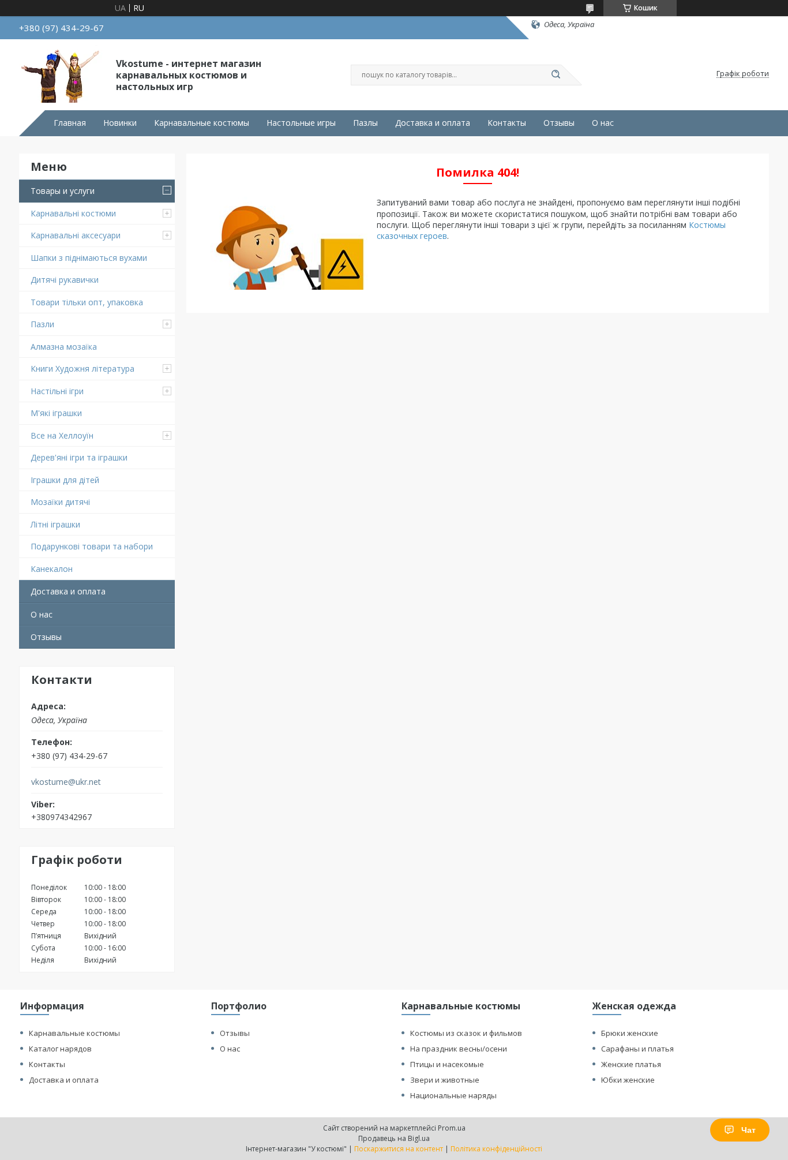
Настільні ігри (57, 391)
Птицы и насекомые (447, 1064)
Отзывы (559, 123)
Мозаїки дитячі (60, 501)
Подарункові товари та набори (92, 546)
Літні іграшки (55, 524)
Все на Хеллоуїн (62, 435)
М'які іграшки (56, 412)
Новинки (120, 123)
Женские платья (631, 1064)
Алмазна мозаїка (64, 346)
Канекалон (52, 568)
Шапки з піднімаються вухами (89, 257)
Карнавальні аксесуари (76, 235)
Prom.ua (452, 1128)
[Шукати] (555, 75)
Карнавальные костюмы (201, 123)
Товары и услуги (63, 190)
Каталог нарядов (60, 1048)
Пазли (42, 324)
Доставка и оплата (432, 123)
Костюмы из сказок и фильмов (466, 1033)
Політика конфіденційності (496, 1149)
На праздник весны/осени (458, 1048)
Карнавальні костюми (73, 213)
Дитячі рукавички (65, 279)
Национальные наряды (453, 1095)
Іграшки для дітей (65, 479)
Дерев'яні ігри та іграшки (79, 457)
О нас (603, 123)
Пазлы (365, 123)
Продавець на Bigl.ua (394, 1138)
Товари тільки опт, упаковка (87, 302)
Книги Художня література (82, 368)
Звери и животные (444, 1080)
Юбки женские (628, 1080)
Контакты (506, 123)
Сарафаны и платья (637, 1048)
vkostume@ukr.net (66, 782)
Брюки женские (629, 1033)
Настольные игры (301, 123)
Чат (748, 1130)
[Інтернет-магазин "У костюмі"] (62, 74)
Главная (70, 123)
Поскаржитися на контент (398, 1149)
